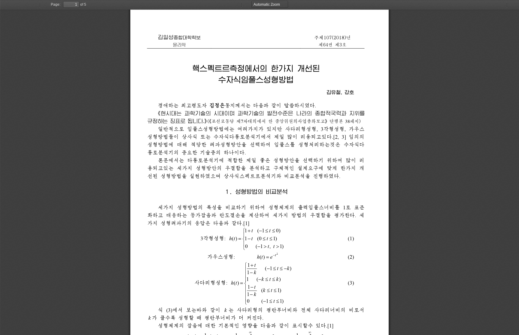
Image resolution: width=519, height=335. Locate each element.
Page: (55, 4)
